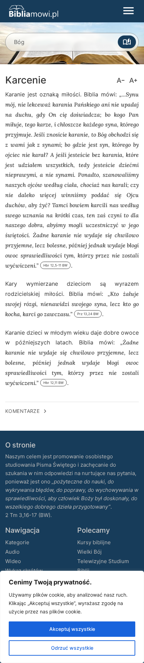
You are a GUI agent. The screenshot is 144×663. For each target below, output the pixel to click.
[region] (72, 617)
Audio (12, 551)
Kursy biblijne (94, 542)
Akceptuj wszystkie (72, 629)
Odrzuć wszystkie (72, 648)
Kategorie (17, 542)
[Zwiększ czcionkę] (133, 80)
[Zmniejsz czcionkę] (120, 80)
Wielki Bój (89, 551)
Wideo (13, 561)
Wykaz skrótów (24, 570)
